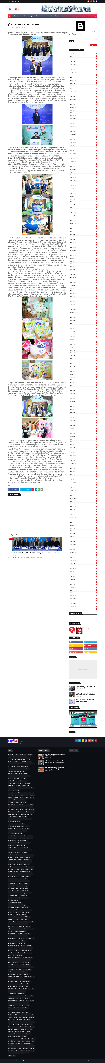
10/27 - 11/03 (83, 355)
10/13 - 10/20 (83, 350)
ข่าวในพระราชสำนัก (12, 838)
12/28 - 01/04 (83, 520)
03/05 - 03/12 (83, 123)
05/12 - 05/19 (83, 290)
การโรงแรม (22, 797)
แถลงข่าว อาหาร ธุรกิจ (12, 909)
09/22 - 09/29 (83, 342)
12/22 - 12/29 (83, 377)
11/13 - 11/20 (83, 80)
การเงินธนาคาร (11, 785)
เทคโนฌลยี (17, 914)
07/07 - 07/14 (83, 312)
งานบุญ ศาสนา (11, 862)
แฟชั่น (20, 969)
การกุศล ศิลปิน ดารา (26, 776)
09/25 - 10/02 (83, 61)
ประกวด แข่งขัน (19, 955)
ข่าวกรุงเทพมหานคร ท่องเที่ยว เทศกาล (16, 826)
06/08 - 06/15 (83, 442)
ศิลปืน (33, 1022)
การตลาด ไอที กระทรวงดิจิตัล (14, 790)
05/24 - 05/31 (83, 576)
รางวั (33, 988)
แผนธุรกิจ (16, 967)
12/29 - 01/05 (83, 379)
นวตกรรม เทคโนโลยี (12, 933)
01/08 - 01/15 (83, 102)
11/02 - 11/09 (83, 498)
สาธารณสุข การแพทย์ (19, 1031)
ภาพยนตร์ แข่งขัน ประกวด (13, 976)
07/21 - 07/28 (83, 317)
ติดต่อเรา (19, 1)
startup (32, 764)
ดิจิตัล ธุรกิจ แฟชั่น (12, 874)
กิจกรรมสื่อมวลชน (20, 809)
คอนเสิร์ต (16, 857)
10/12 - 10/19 (83, 490)
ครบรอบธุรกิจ (18, 852)
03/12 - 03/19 (83, 126)
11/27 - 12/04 (83, 86)
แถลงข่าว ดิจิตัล (26, 881)
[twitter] (94, 1)
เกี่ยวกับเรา (14, 1)
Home (9, 1)
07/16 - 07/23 (83, 175)
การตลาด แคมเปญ (21, 788)
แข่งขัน (28, 843)
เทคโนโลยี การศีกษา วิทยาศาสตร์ (15, 917)
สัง (31, 1024)
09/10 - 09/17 (83, 196)
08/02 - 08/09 (83, 603)
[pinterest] (90, 645)
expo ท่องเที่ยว (23, 754)
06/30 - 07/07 (83, 309)
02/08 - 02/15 (83, 536)
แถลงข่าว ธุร (27, 883)
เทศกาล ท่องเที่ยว (24, 919)
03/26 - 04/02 (83, 131)
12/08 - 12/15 (83, 371)
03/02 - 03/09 (83, 404)
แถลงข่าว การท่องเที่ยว (13, 878)
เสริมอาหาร (24, 1036)
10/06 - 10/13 (83, 347)
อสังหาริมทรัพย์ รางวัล (28, 1043)
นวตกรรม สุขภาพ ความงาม (13, 940)
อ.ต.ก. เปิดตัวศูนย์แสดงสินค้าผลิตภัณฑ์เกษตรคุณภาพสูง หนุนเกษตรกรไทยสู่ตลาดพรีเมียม (55, 768)
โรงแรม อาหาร (22, 1010)
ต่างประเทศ (30, 874)
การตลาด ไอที (30, 788)
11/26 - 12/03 (83, 226)
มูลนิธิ (27, 983)
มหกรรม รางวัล (11, 979)
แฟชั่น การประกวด (27, 969)
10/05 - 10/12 (83, 487)
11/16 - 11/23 (83, 504)
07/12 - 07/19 (83, 595)
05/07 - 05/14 (83, 148)
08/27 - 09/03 (83, 191)
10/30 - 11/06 (83, 75)
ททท (20, 909)
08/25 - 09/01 (83, 331)
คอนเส (32, 855)
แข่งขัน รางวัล (11, 845)
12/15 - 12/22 (83, 374)
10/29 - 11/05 (83, 215)
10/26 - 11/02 (83, 495)
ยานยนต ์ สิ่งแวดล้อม (12, 988)
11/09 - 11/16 (83, 501)
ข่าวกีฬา (27, 826)
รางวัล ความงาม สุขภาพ (13, 995)
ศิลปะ (9, 1019)
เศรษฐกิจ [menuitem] (31, 16)
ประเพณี (22, 964)
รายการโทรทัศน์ (11, 1007)
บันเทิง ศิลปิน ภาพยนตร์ (26, 950)
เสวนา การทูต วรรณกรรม (13, 1038)
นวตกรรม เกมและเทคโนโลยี (21, 931)
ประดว (17, 964)
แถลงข (22, 876)
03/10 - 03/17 (83, 266)
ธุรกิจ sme (17, 924)
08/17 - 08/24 (83, 468)
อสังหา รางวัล (11, 1043)
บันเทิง (30, 948)
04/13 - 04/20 (83, 420)
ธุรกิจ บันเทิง (21, 926)
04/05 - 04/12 (83, 557)
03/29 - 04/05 (83, 555)
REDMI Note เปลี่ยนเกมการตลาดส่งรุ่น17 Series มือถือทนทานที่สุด (85, 700)
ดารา (19, 866)
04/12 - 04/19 (83, 560)
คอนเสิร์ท (21, 857)
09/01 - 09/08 (83, 334)
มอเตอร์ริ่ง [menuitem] (50, 16)
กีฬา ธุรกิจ (32, 812)
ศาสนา (15, 1017)
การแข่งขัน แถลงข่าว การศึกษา (14, 778)
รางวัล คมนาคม (21, 993)
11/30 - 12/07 (83, 509)
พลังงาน (31, 967)
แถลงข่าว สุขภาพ (24, 907)
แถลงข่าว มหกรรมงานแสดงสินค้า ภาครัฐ (16, 905)
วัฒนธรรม (10, 1017)
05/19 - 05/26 (83, 293)
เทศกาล (17, 919)
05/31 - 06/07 (83, 579)
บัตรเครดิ (25, 948)
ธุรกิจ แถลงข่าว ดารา (12, 926)
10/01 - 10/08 (83, 204)
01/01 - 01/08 (83, 99)
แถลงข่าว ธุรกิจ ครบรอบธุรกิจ (22, 886)
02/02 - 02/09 (83, 393)
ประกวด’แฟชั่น (22, 960)
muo (29, 759)
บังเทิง (20, 948)
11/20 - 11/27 (83, 83)
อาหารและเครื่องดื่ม (31, 1046)
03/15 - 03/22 (83, 549)
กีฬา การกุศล (31, 809)
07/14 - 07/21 (83, 315)
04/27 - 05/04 (83, 425)
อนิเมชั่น (33, 1038)
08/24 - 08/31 (83, 471)
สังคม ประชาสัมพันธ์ (24, 1026)
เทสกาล (25, 921)
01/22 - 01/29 (83, 107)
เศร (9, 1024)
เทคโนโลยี (24, 914)
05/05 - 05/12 (83, 288)
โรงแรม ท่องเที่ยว (25, 1007)
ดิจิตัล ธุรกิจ (16, 871)
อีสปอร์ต (19, 1048)
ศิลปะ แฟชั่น (19, 1019)
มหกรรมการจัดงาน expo (13, 981)
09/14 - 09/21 (83, 479)
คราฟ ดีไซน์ (24, 852)
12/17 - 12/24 (83, 234)
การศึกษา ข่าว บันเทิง (12, 804)
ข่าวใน (15, 828)
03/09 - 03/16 (83, 406)
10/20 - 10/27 (83, 353)
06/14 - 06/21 (83, 584)
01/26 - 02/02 (83, 390)
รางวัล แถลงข (11, 998)
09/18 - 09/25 (83, 59)
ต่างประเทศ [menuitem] (71, 16)
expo (17, 754)
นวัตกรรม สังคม (21, 943)
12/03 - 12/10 (83, 228)
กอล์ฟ (24, 771)
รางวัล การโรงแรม (12, 993)
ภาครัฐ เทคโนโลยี (11, 974)
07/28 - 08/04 (83, 320)
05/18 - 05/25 (83, 433)
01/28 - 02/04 (83, 250)
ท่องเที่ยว (10, 912)
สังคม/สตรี (10, 1029)
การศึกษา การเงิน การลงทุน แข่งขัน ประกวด (17, 802)
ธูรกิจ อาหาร (10, 931)
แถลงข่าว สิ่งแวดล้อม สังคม (13, 907)
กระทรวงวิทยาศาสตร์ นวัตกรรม (14, 771)
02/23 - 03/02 (83, 401)
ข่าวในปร (21, 828)
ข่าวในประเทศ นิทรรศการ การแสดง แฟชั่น (16, 835)
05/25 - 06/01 (83, 436)
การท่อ (32, 792)
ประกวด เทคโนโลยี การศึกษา (14, 957)
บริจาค (16, 948)
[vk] (90, 648)
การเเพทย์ (30, 807)
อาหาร (15, 1046)
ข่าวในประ (27, 828)
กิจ (8, 809)
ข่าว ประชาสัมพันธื (12, 819)
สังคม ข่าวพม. (15, 1026)
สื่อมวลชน (19, 1034)
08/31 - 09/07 (83, 474)
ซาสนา (9, 864)
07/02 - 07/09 (83, 169)
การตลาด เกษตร (25, 785)
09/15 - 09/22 (83, 339)
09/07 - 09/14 (83, 477)
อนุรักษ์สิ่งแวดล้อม (12, 1041)
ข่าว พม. (19, 819)
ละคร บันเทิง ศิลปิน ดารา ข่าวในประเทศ (16, 1012)
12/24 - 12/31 (83, 237)
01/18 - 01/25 (83, 528)
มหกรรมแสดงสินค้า (20, 983)
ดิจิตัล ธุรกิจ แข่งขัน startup (25, 871)
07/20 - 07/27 (83, 458)
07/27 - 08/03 (83, 460)
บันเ (25, 952)
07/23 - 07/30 (83, 177)
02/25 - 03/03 (83, 261)
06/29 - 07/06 (83, 450)
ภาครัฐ (9, 972)
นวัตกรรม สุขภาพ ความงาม (13, 945)
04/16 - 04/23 (83, 139)
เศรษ (13, 1024)
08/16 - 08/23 (83, 609)
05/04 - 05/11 (83, 428)
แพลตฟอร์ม (10, 969)
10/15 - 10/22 (83, 210)
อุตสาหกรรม (25, 1048)
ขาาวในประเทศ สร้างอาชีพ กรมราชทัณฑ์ (16, 843)
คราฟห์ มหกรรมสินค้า (12, 855)
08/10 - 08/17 (83, 466)
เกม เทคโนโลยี (11, 814)
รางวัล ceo (15, 991)
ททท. (30, 909)
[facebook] (91, 1)
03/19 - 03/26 (83, 129)
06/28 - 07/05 (83, 590)
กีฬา (26, 809)
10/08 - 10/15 (83, 207)
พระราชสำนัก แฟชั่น (24, 967)
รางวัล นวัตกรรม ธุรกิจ (12, 1000)
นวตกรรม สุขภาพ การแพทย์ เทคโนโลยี (26, 938)
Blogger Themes (19, 1061)
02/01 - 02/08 (83, 533)
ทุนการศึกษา (10, 914)
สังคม (9, 1026)
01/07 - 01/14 (83, 242)
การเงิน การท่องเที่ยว (12, 780)
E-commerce (11, 754)
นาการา (23, 945)
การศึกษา (14, 800)
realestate (16, 761)
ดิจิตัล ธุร (10, 871)
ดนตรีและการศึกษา (12, 866)
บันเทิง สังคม (10, 952)
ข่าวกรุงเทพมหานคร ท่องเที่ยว (14, 821)
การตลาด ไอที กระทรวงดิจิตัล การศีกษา (16, 792)
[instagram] (96, 1)
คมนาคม (24, 850)
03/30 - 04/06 (83, 415)
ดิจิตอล (26, 869)
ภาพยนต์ (19, 974)
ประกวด (29, 952)
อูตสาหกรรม (10, 1050)
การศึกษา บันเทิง (21, 800)
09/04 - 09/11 (83, 53)
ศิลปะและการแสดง (12, 1022)
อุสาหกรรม (32, 1048)
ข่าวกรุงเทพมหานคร (27, 819)
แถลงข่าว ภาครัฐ (25, 897)
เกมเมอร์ (17, 814)
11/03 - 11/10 (83, 358)
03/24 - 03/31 (83, 272)
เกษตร (9, 816)
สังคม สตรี (32, 1026)
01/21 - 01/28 (83, 247)
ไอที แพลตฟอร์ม (11, 1055)
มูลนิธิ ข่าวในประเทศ (12, 986)
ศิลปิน (19, 1022)
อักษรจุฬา (10, 1046)
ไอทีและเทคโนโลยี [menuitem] (40, 16)
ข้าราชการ (15, 816)
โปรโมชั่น (10, 967)
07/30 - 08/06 (83, 180)
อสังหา (33, 1041)
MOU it (28, 757)
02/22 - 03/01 (83, 541)
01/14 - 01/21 (83, 245)
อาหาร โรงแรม (22, 1046)
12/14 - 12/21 (83, 514)
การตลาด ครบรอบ (12, 788)
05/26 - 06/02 (83, 296)
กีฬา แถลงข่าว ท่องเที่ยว (23, 812)
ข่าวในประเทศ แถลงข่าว (21, 831)
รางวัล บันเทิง (22, 1000)
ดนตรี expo (19, 864)
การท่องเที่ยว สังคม (19, 795)
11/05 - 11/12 (83, 218)
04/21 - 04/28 (83, 282)
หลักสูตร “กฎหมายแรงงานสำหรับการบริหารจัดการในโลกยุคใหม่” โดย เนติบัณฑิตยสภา (85, 693)
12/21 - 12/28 (83, 517)
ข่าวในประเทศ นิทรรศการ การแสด (15, 833)
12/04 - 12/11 (83, 88)
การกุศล (25, 773)
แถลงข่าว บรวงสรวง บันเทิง (13, 890)
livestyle (15, 757)
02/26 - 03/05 (83, 121)
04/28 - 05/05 (83, 285)
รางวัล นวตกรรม (26, 998)
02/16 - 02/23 (83, 398)
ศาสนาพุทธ (31, 1017)
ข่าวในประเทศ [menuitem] (15, 16)
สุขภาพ (9, 1036)
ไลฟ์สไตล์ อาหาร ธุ (26, 1015)
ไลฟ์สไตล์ (10, 1015)
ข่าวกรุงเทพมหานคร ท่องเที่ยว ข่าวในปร (16, 823)
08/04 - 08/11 (83, 323)
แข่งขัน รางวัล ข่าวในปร (23, 847)
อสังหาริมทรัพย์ (19, 1043)
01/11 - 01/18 (83, 525)
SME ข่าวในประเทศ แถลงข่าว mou (15, 764)
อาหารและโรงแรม (12, 1048)
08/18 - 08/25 (83, 328)
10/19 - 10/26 (83, 493)
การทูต (26, 795)
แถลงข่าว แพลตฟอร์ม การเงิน (14, 897)
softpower (26, 764)
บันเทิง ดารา (17, 950)
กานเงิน (20, 773)
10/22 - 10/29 (83, 212)
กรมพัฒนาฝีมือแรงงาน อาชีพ (22, 766)
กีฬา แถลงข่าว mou (12, 812)
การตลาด (18, 785)
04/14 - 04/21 (83, 280)
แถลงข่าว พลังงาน (23, 895)
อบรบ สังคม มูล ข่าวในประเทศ (23, 1041)
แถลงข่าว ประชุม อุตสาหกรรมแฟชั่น (24, 893)
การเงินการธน (27, 783)
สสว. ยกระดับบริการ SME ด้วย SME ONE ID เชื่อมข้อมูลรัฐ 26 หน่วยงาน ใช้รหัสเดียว (33, 553)
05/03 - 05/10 (83, 568)
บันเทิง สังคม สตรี (18, 952)
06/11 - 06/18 (83, 161)
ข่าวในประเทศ (11, 831)
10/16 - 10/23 (83, 69)
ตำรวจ (18, 876)
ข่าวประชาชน (30, 838)
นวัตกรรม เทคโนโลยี (12, 943)
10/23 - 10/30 (83, 72)
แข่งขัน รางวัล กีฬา (12, 847)
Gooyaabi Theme (34, 1061)
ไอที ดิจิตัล (26, 1053)
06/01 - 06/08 (83, 439)
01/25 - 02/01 (83, 531)
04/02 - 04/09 (83, 134)
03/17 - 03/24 (83, 269)
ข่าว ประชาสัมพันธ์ (23, 816)
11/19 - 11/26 (83, 223)
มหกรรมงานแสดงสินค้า (25, 981)
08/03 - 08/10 (83, 463)
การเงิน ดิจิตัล (20, 783)
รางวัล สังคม (25, 1003)
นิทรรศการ (29, 945)
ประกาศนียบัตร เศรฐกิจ (24, 962)
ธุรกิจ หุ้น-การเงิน (11, 929)
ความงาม (21, 855)
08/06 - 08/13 (83, 183)
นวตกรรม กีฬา (24, 936)
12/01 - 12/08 (83, 369)
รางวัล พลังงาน (11, 1003)
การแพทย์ (10, 797)
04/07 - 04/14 (83, 277)
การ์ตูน (27, 792)
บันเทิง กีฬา (10, 950)
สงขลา (22, 1024)
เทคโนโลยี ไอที (11, 919)
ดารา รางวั (10, 869)
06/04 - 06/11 (83, 158)
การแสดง (31, 804)
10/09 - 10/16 (83, 67)
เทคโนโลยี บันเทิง (27, 917)
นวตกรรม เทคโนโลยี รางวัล (13, 936)
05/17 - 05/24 (83, 574)
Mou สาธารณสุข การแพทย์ (20, 759)
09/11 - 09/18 (83, 56)
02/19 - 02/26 (83, 118)
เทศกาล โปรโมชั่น (12, 921)
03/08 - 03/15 (83, 547)
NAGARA (10, 761)
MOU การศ (10, 759)
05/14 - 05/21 (83, 150)
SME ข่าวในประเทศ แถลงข (25, 761)
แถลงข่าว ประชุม (11, 893)
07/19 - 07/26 (83, 598)
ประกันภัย (29, 960)
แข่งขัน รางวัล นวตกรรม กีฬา (14, 850)
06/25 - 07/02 (83, 166)
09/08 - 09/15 (83, 336)
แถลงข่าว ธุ (20, 883)
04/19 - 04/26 (83, 563)
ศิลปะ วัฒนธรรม (27, 1019)
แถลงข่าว (13, 485)
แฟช (16, 969)
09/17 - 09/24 (83, 199)
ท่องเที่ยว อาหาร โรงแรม (19, 912)
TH (9, 766)
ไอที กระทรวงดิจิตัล (18, 1053)
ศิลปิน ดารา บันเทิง (26, 1022)
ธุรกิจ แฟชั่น (28, 926)
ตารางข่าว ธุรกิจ (11, 876)
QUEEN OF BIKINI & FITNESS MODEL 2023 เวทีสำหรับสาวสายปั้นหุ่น (86, 687)
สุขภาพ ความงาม (16, 1036)
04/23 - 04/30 (83, 142)
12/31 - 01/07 (83, 239)
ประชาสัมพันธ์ (11, 964)
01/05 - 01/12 (83, 382)
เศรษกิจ (17, 1024)
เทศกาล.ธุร (19, 921)
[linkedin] (92, 740)
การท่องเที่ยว (10, 795)
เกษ (31, 814)
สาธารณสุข (10, 1031)
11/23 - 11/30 (83, 506)
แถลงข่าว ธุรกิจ (11, 886)
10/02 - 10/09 (83, 64)
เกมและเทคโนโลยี (25, 814)
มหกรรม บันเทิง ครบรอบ (29, 976)
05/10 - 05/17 (83, 571)
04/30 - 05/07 (83, 145)
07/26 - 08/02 (83, 601)
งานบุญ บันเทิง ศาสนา (20, 862)
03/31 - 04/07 (83, 274)
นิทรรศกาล (10, 948)
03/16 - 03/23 (83, 409)
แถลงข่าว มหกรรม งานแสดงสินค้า (15, 902)
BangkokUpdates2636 (13, 27)
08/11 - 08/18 (83, 326)
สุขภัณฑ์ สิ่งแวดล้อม (26, 1034)
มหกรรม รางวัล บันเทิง (20, 979)
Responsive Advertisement (83, 669)
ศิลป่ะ (13, 1019)
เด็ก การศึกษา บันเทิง (22, 874)
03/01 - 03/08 (83, 544)
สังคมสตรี (30, 1029)
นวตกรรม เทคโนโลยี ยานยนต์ (24, 933)
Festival (10, 757)
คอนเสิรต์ (10, 857)
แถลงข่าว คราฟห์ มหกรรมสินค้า (14, 881)
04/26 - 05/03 (83, 566)
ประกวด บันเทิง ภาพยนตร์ (27, 957)
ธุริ (24, 929)
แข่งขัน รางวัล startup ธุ (21, 845)
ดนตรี (14, 864)
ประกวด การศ (11, 955)
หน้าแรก (71, 617)
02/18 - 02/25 (83, 258)
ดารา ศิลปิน (17, 869)
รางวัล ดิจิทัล (30, 995)
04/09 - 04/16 (83, 137)
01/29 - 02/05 (83, 110)
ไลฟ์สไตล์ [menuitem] (57, 16)
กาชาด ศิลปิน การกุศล (12, 773)
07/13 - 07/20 (83, 455)
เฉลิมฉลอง (29, 862)
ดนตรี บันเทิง (26, 864)
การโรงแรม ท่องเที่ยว (30, 797)
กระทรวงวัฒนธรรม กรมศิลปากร (23, 769)
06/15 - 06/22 (83, 444)
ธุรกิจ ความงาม (24, 924)
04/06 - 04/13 (83, 417)
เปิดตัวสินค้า (28, 964)
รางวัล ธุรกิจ (18, 998)
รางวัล (9, 991)
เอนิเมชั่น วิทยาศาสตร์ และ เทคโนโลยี (22, 1050)
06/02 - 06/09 (83, 299)
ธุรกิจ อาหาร (19, 929)
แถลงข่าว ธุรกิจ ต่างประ (13, 888)
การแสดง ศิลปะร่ (11, 807)
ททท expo (25, 909)
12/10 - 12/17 (83, 231)
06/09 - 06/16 (83, 301)
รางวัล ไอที (18, 1005)
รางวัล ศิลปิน (18, 1003)
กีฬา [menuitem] (77, 16)
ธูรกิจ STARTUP (30, 929)
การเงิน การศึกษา (11, 783)
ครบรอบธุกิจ (10, 852)
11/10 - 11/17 (83, 361)
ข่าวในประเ (29, 835)
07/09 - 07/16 (83, 172)
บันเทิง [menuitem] (64, 16)
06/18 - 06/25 (83, 164)
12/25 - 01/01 (83, 96)
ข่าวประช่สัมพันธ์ (21, 838)
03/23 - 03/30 (83, 412)
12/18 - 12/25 (83, 94)
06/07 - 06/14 (83, 582)
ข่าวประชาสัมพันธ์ (12, 840)
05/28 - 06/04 (83, 156)
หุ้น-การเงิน (27, 1038)
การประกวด (32, 795)
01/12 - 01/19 (83, 385)
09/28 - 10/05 (83, 485)
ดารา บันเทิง (24, 866)
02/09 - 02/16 (83, 396)
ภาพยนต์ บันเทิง (26, 974)
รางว (30, 988)
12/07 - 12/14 (83, 512)
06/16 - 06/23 (83, 304)
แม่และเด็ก (21, 986)
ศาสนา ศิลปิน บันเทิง (23, 1017)
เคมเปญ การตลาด (28, 857)
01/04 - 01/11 (83, 522)
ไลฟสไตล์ (28, 1012)
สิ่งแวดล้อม (28, 1031)
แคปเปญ (20, 859)
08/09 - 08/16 (83, 606)
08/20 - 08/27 (83, 188)
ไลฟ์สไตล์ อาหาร (17, 1015)
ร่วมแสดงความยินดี (23, 988)
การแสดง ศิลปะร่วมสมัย (21, 807)
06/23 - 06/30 (83, 307)
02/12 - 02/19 (83, 115)
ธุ (11, 21)
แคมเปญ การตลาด (27, 859)
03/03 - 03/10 (83, 264)
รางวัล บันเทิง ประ (30, 1000)
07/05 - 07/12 (83, 593)
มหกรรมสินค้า (11, 983)
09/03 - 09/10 (83, 193)
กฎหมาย (13, 766)
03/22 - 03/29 (83, 552)
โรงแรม (18, 1007)
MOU (24, 757)
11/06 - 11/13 (83, 77)
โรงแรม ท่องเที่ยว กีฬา (12, 1010)
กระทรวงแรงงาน (11, 769)
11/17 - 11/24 (83, 363)
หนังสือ (21, 1038)
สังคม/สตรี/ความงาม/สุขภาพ (20, 1029)
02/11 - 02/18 (83, 255)
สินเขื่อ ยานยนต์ (11, 1034)
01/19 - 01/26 (83, 388)
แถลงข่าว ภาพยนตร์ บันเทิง (13, 900)
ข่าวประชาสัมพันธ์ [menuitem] (84, 16)
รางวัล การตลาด (22, 991)
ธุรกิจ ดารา (10, 924)
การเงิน (24, 778)
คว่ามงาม (27, 855)
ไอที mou (10, 1053)
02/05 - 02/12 (83, 112)
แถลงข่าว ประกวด (25, 890)
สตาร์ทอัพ (27, 1024)
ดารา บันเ (31, 866)
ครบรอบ (29, 850)
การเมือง (16, 797)
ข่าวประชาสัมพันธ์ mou (22, 840)
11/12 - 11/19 (83, 220)
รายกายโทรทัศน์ (25, 1005)
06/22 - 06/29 (83, 447)
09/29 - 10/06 (83, 344)
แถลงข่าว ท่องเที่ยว (12, 883)
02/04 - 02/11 (83, 253)
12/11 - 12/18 (83, 91)
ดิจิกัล (22, 869)
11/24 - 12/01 (83, 366)
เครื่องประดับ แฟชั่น (12, 859)
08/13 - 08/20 (83, 185)
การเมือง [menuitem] (24, 16)
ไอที (33, 1050)
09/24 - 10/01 (83, 201)
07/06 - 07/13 (83, 452)
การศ (9, 800)
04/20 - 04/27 (83, 423)
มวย (22, 976)
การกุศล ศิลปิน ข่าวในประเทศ (14, 776)
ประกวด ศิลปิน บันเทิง (12, 960)
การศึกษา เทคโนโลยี (23, 804)
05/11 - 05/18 (83, 431)
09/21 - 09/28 (83, 482)
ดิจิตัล (31, 869)
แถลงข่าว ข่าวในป (23, 878)
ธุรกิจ (32, 921)
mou (20, 757)
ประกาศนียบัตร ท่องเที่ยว (13, 962)
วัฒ (33, 1015)
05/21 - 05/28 (83, 153)
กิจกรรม (12, 809)
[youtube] (88, 1)
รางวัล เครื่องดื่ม (23, 995)
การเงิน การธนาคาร (23, 780)
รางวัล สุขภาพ (11, 1005)
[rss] (76, 645)
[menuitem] (9, 16)
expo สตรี (30, 754)
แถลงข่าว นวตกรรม (24, 888)
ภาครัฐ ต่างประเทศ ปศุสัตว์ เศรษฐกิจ (20, 972)
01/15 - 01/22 (83, 104)
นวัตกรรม (23, 940)
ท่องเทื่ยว (27, 912)
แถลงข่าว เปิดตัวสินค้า (12, 895)
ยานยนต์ (26, 986)
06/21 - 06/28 (83, 587)
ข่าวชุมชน (10, 828)
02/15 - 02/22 (83, 539)
